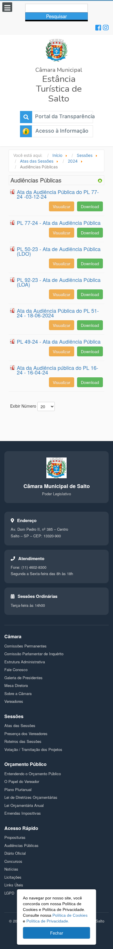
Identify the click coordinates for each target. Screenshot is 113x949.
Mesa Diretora (16, 685)
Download (90, 206)
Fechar (56, 933)
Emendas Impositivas (22, 813)
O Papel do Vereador (21, 781)
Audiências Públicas (21, 845)
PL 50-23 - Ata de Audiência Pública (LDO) (59, 251)
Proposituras (14, 837)
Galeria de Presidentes (23, 677)
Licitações (12, 877)
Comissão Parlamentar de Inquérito (33, 653)
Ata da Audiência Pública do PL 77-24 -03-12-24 (58, 194)
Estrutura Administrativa (24, 661)
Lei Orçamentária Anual (24, 805)
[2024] (100, 180)
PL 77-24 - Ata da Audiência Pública (59, 222)
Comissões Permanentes (25, 646)
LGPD (9, 893)
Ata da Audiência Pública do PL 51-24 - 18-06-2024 (58, 313)
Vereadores (13, 701)
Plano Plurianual (18, 789)
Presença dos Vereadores (26, 733)
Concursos (13, 861)
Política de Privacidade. (47, 921)
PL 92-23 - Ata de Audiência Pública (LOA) (59, 282)
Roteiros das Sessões (22, 741)
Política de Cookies (69, 915)
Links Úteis (13, 885)
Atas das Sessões (19, 725)
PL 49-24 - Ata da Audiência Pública (59, 341)
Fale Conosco (16, 669)
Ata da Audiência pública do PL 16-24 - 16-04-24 (57, 370)
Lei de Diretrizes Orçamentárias (30, 797)
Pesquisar (56, 16)
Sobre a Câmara (18, 693)
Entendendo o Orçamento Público (32, 773)
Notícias (11, 869)
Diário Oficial (15, 853)
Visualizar (61, 206)
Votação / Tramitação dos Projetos (33, 749)
